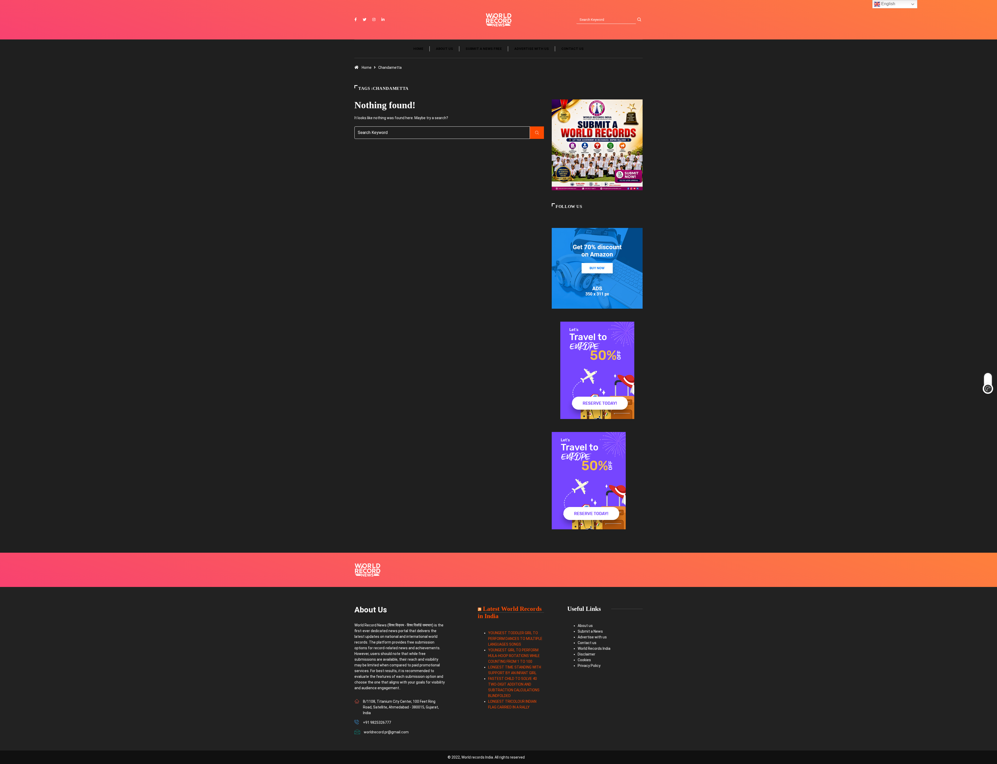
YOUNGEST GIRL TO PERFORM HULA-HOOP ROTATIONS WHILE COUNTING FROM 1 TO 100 (514, 656)
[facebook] (355, 20)
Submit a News (590, 631)
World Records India (594, 648)
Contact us (572, 49)
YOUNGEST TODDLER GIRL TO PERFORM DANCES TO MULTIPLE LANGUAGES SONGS (515, 638)
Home (418, 49)
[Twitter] (364, 20)
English (887, 4)
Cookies (584, 660)
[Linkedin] (383, 20)
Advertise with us (531, 49)
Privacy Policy (589, 666)
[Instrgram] (373, 20)
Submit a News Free (484, 49)
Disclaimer (586, 654)
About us (444, 49)
